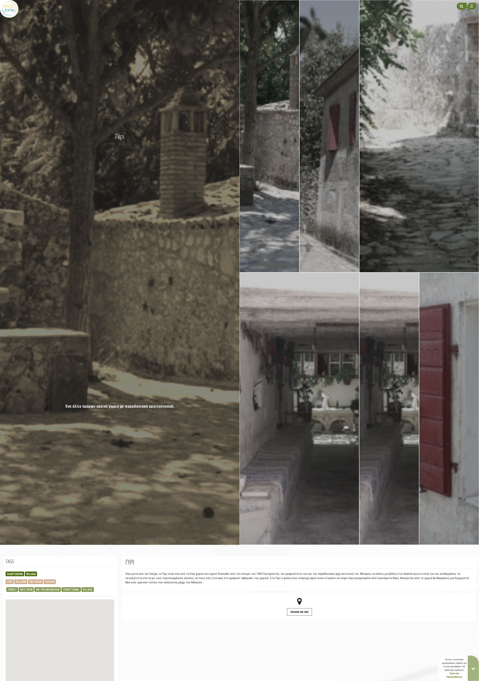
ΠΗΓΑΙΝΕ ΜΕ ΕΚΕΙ (299, 612)
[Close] (473, 668)
